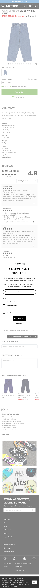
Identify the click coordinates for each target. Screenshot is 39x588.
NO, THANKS (19, 323)
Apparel (9, 312)
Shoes (9, 309)
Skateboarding (12, 302)
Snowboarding (12, 305)
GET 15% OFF (19, 318)
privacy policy (12, 586)
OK (34, 582)
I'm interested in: (8, 299)
